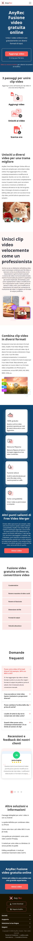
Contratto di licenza (21, 937)
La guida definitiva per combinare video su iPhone (15, 823)
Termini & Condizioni (11, 935)
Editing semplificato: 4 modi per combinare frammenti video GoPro (14, 851)
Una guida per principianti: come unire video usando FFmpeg (15, 837)
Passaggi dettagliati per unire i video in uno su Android (15, 816)
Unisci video (16, 551)
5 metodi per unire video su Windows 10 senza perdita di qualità (16, 844)
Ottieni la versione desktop (9, 64)
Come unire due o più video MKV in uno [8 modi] (16, 830)
